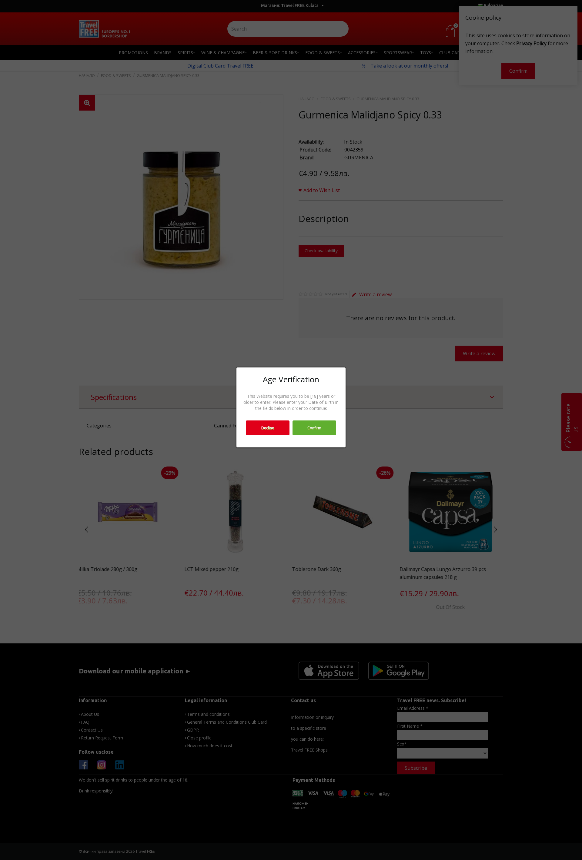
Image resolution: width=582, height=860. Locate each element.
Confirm (314, 427)
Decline (267, 427)
